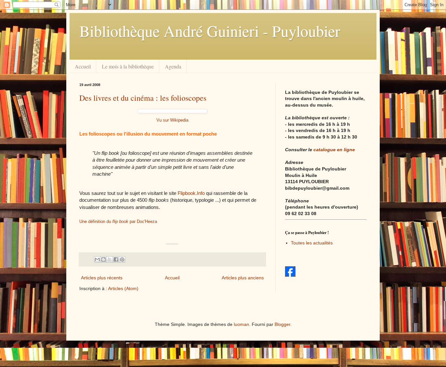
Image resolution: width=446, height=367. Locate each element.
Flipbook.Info (191, 193)
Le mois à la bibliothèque (128, 66)
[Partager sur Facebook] (116, 259)
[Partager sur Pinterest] (122, 259)
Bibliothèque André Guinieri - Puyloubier (209, 30)
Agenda (173, 66)
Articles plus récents (101, 277)
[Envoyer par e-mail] (97, 259)
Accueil (83, 66)
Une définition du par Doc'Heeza (118, 221)
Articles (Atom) (123, 288)
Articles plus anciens (243, 277)
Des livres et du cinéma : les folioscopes (142, 98)
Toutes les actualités (312, 242)
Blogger (282, 324)
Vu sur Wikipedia (172, 120)
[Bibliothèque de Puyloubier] (290, 275)
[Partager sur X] (109, 259)
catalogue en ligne (334, 149)
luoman (241, 324)
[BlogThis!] (103, 259)
